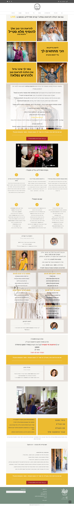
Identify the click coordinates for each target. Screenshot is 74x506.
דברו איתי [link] (13, 13)
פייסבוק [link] (45, 497)
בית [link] (62, 13)
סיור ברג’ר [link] (55, 13)
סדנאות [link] (39, 13)
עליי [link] (33, 13)
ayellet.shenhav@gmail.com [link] (40, 496)
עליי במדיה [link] (27, 13)
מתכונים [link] (20, 13)
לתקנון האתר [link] (44, 500)
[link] (63, 1)
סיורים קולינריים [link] (47, 13)
